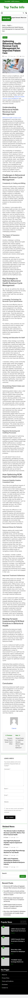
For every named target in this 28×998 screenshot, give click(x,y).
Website (6, 802)
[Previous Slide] (24, 1)
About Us (4, 974)
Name (6, 788)
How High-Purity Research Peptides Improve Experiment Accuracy (13, 842)
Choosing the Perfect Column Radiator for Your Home (18, 962)
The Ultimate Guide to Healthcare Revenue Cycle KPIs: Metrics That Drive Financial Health (14, 832)
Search (4, 873)
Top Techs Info (14, 7)
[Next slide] (26, 1)
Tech (12, 933)
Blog (12, 943)
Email (6, 795)
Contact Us (5, 987)
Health (5, 37)
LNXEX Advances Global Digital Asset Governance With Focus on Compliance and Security (14, 899)
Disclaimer (5, 984)
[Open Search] (23, 13)
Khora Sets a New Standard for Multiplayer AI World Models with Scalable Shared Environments (15, 913)
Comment (7, 769)
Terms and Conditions (7, 981)
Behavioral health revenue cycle (11, 117)
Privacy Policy (5, 978)
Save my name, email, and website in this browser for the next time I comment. (14, 810)
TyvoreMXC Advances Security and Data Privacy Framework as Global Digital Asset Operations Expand (15, 892)
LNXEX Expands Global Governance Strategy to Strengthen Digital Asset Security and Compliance (14, 1)
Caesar (5, 56)
